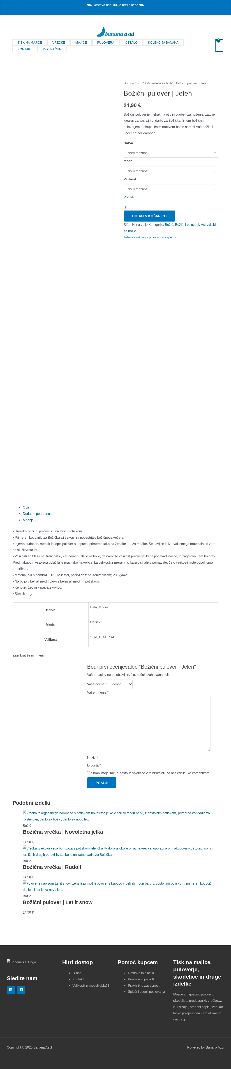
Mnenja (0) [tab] (31, 520)
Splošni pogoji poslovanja (146, 991)
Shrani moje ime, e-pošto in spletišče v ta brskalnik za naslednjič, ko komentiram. (150, 773)
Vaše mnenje (98, 692)
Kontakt (25, 49)
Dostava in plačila (141, 973)
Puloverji (106, 42)
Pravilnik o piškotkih (142, 979)
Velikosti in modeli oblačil (90, 985)
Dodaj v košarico (149, 216)
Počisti (129, 197)
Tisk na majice (30, 42)
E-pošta (94, 765)
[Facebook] (21, 990)
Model (128, 161)
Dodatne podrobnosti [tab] (38, 513)
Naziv (92, 758)
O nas (76, 973)
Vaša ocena (97, 684)
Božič (140, 83)
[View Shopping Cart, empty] (219, 45)
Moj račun (52, 49)
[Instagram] (11, 990)
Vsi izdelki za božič (160, 83)
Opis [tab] (26, 507)
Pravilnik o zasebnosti (144, 985)
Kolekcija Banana (163, 42)
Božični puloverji (187, 224)
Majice (81, 42)
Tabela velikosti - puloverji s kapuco (150, 237)
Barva (128, 143)
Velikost (130, 179)
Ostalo (131, 42)
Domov (129, 83)
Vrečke (58, 42)
